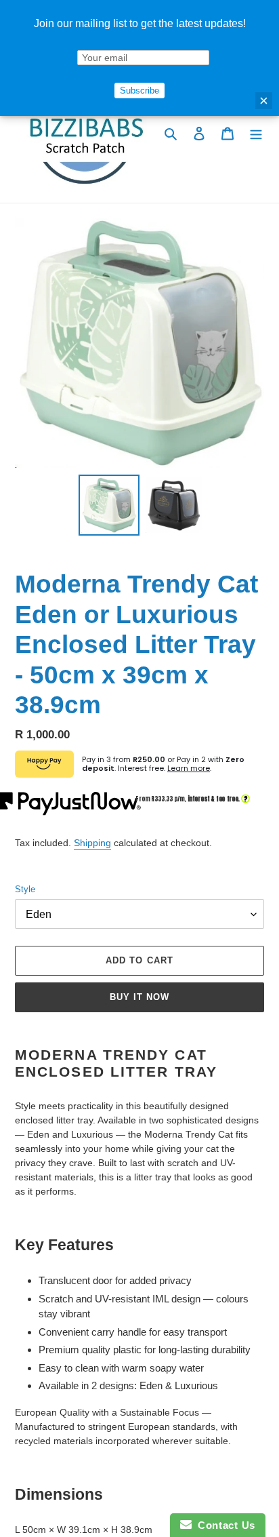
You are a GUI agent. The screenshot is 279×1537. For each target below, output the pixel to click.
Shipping (92, 842)
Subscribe (139, 90)
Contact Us (223, 1525)
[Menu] (256, 133)
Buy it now (139, 997)
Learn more (188, 768)
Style (25, 889)
